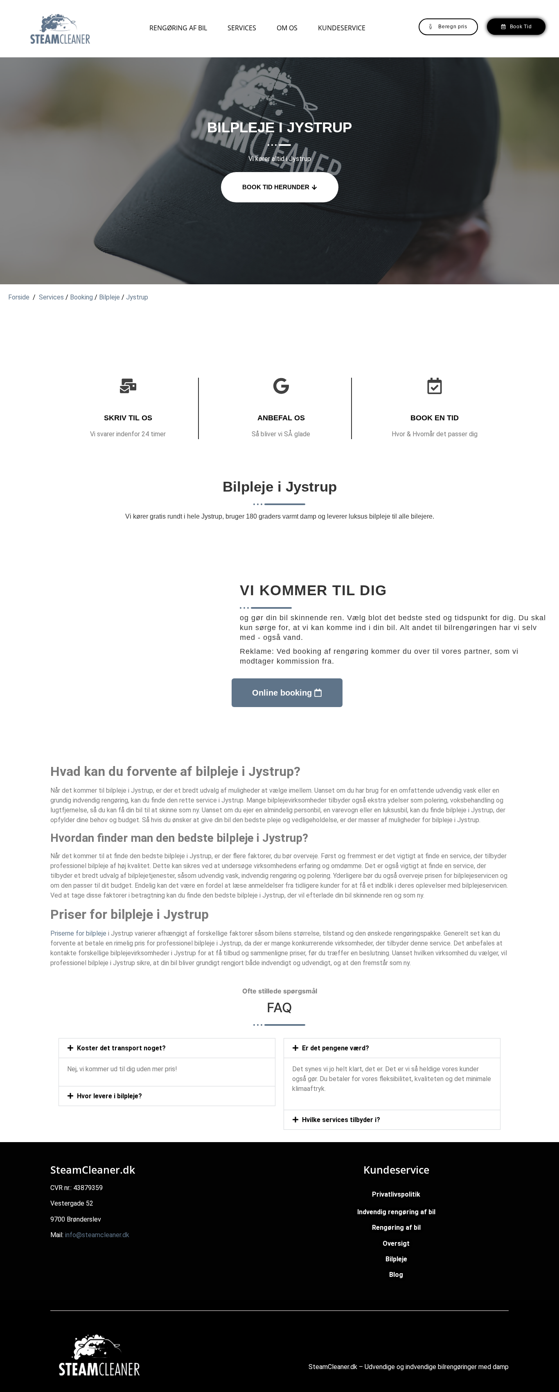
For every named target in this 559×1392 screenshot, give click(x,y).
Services (242, 27)
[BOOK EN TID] (434, 386)
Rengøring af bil (178, 27)
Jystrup (137, 297)
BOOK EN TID (434, 418)
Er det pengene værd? (335, 1048)
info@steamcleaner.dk (97, 1235)
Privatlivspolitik (396, 1194)
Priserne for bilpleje (78, 933)
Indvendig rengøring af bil (396, 1212)
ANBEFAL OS (281, 418)
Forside (18, 297)
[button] (167, 1048)
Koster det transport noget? (121, 1048)
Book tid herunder (275, 187)
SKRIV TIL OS (128, 418)
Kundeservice (341, 27)
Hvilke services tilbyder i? (341, 1120)
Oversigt (396, 1243)
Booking (81, 297)
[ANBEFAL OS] (281, 386)
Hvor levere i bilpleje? (109, 1096)
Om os (287, 27)
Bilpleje (109, 297)
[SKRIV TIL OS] (128, 386)
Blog (396, 1275)
